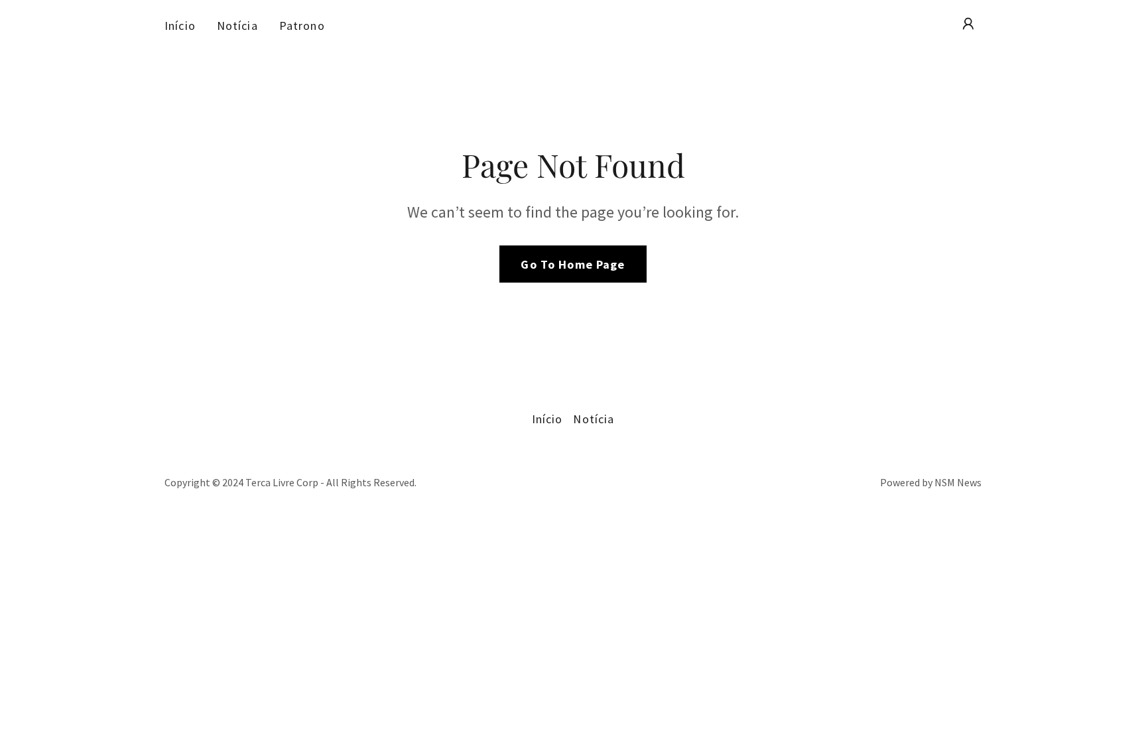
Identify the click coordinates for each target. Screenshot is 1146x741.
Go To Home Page (573, 264)
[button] (968, 24)
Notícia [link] (237, 25)
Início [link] (180, 25)
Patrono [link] (302, 25)
